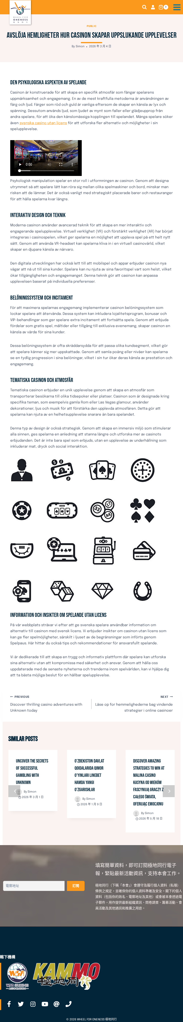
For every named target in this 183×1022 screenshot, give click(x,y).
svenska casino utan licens (43, 123)
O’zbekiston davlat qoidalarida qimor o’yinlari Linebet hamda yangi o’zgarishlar (89, 775)
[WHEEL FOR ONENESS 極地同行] (20, 12)
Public (91, 26)
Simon (80, 46)
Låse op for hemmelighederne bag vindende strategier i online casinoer (134, 704)
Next (169, 791)
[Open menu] (177, 7)
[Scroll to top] (172, 1013)
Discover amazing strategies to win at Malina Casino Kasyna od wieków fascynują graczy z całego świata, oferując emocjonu (148, 782)
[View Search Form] (144, 7)
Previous (14, 791)
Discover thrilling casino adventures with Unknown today (46, 704)
